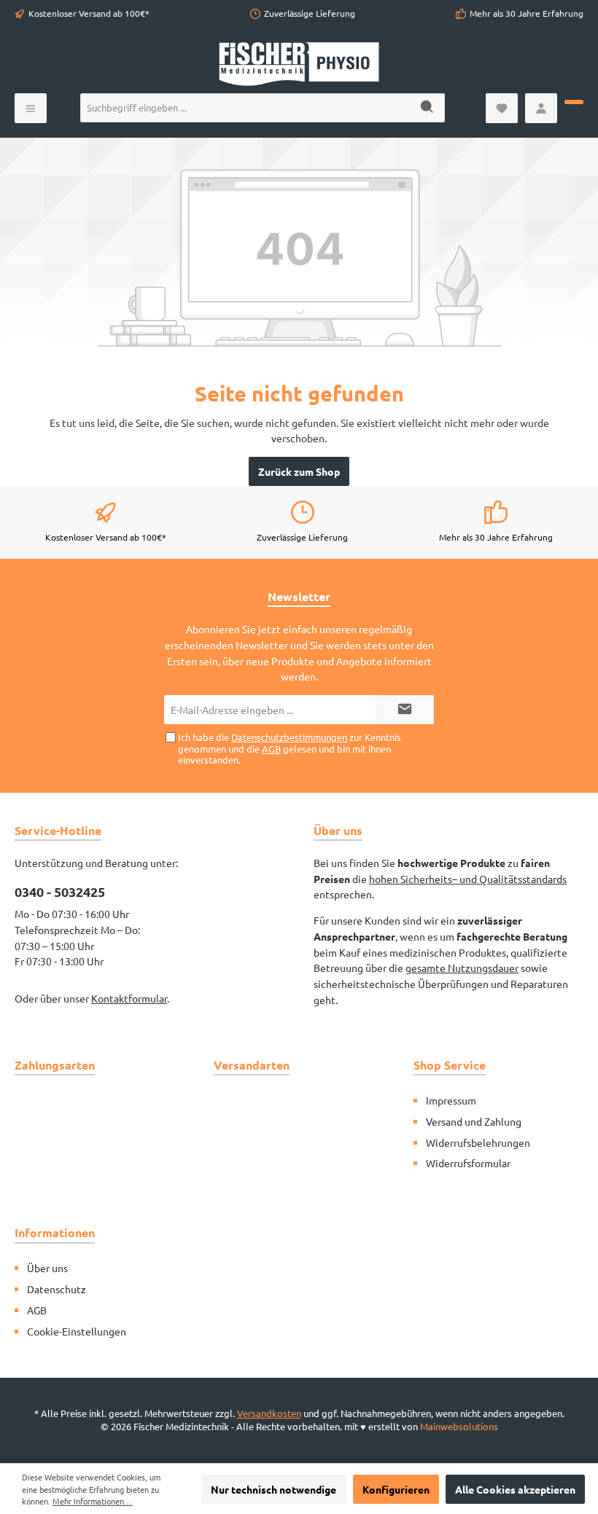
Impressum (451, 1100)
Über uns (47, 1267)
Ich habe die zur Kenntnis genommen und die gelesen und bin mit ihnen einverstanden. (289, 748)
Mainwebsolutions (459, 1426)
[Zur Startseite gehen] (299, 64)
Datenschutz (56, 1288)
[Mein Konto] (541, 108)
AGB (271, 748)
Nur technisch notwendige (273, 1489)
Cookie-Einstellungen (76, 1331)
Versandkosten (269, 1413)
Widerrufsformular (468, 1162)
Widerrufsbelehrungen (478, 1142)
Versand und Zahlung (473, 1121)
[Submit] (405, 709)
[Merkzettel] (502, 108)
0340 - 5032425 (60, 891)
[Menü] (31, 108)
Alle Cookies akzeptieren (515, 1489)
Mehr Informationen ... (93, 1501)
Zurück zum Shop (299, 471)
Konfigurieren (396, 1489)
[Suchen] (428, 107)
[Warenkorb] (573, 102)
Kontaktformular (129, 998)
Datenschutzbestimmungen (289, 737)
